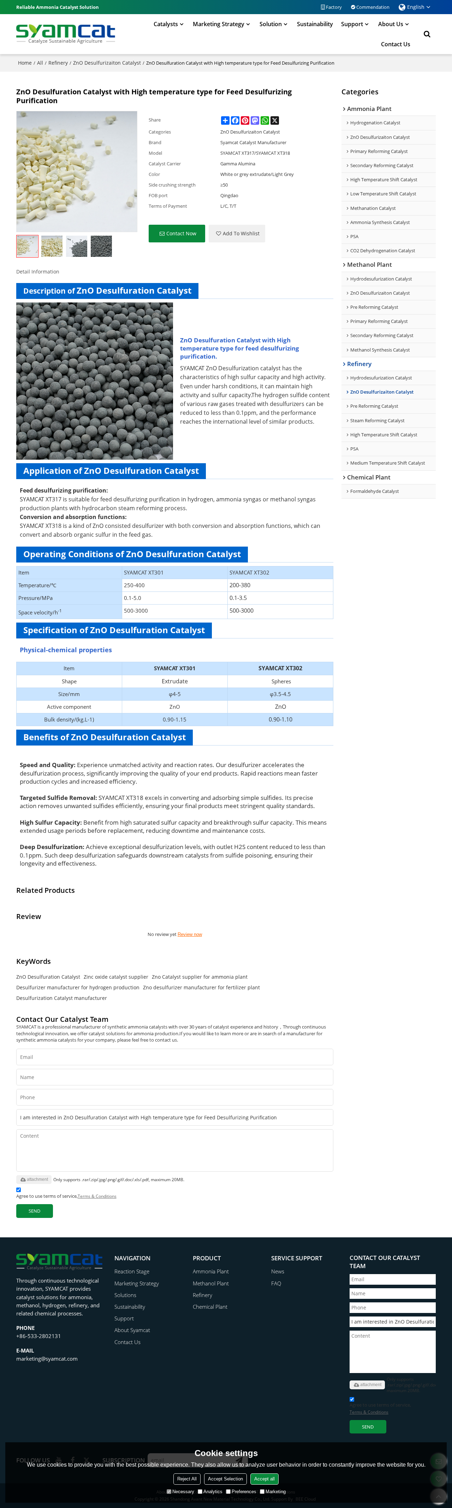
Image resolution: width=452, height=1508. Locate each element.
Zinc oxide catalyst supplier (116, 976)
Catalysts (166, 24)
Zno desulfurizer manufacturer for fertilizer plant (201, 987)
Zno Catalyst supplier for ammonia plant (200, 976)
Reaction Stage (131, 1271)
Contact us (395, 44)
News (277, 1271)
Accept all (264, 1479)
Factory (334, 7)
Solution (271, 24)
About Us (390, 24)
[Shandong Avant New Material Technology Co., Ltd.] (65, 33)
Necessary (183, 1491)
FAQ (276, 1283)
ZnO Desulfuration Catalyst (48, 976)
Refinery (58, 62)
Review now (190, 934)
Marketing (276, 1491)
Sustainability (315, 24)
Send (34, 1211)
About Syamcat (132, 1329)
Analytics (212, 1491)
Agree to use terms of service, (66, 1196)
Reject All (187, 1479)
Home (25, 62)
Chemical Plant (210, 1306)
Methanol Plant (211, 1283)
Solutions (125, 1294)
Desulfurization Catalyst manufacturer (61, 998)
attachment (37, 1179)
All (40, 62)
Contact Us (127, 1341)
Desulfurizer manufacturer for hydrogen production (77, 987)
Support (352, 24)
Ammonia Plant (211, 1271)
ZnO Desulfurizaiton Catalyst (107, 62)
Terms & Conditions (97, 1196)
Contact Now (181, 233)
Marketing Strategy (218, 24)
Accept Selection (225, 1479)
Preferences (244, 1491)
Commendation (372, 7)
